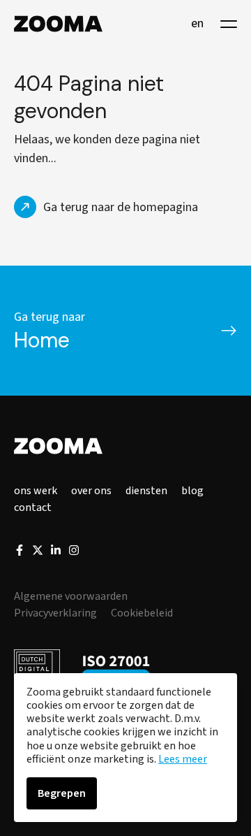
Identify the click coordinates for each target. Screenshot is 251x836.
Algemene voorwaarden (71, 596)
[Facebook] (19, 552)
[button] (228, 24)
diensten (146, 490)
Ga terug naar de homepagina (120, 207)
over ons (91, 490)
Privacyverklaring (55, 613)
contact (33, 507)
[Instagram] (73, 552)
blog (192, 490)
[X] (37, 552)
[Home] (58, 23)
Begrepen (62, 793)
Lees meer (182, 759)
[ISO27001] (116, 669)
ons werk (35, 490)
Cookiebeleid (142, 613)
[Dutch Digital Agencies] (37, 669)
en (197, 23)
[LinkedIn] (55, 552)
